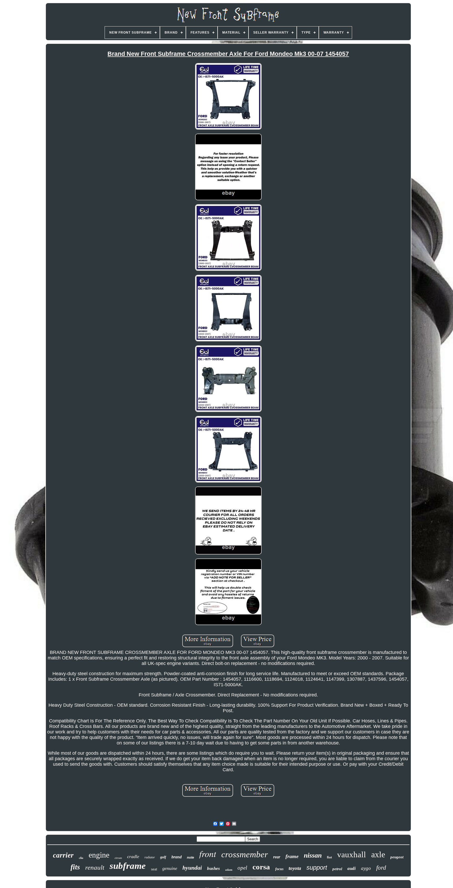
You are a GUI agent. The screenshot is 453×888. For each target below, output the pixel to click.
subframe (128, 866)
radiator (149, 857)
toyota (295, 868)
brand (176, 857)
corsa (261, 867)
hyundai (192, 867)
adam (228, 869)
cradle (133, 856)
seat (154, 869)
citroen (118, 858)
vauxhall (351, 854)
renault (94, 867)
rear (276, 857)
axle (378, 854)
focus (279, 869)
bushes (213, 868)
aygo (366, 868)
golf (163, 857)
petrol (337, 869)
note (190, 857)
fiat (329, 857)
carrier (63, 855)
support (316, 867)
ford (381, 867)
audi (351, 868)
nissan (313, 855)
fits (75, 867)
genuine (169, 868)
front (207, 853)
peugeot (396, 857)
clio (81, 857)
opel (242, 868)
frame (292, 856)
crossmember (244, 854)
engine (99, 854)
